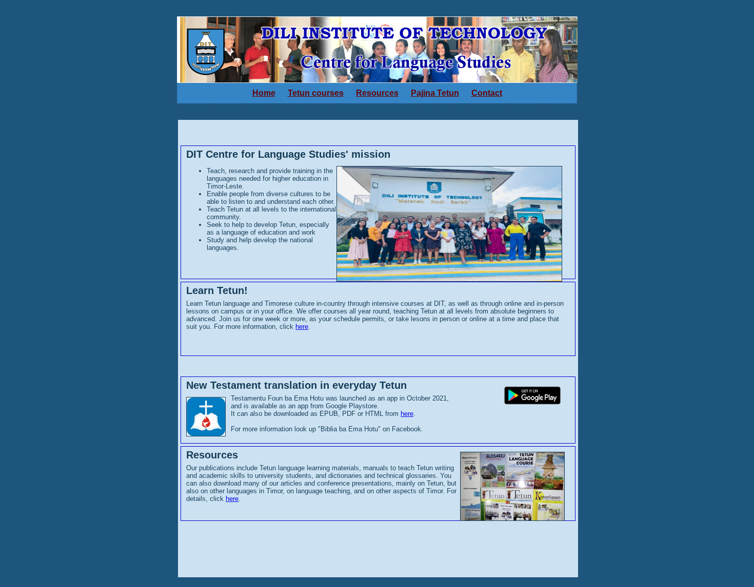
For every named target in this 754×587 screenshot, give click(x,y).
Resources (377, 93)
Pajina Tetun (435, 93)
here (301, 326)
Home (263, 93)
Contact (486, 93)
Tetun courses (316, 93)
